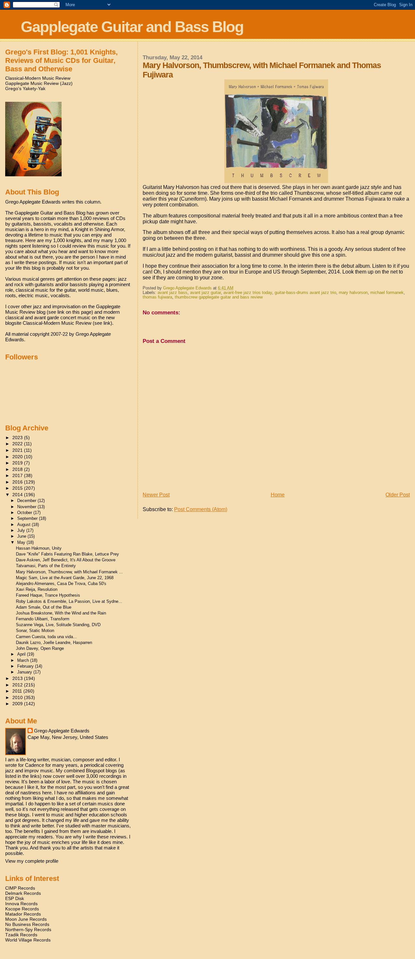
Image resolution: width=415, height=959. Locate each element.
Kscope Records (22, 908)
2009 (18, 703)
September (28, 518)
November (27, 506)
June (22, 536)
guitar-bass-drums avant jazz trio (305, 292)
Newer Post (156, 494)
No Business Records (27, 924)
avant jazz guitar (205, 292)
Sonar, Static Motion (35, 630)
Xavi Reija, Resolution (36, 589)
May (22, 542)
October (25, 512)
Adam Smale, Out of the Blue (43, 607)
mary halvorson (353, 292)
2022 (18, 443)
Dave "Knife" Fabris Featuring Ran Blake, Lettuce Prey (67, 554)
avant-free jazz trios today (247, 292)
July (21, 530)
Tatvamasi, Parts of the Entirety (46, 565)
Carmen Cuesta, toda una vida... (46, 636)
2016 (18, 482)
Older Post (397, 494)
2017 (18, 475)
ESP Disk (14, 898)
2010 (18, 697)
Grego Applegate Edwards (61, 730)
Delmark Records (23, 893)
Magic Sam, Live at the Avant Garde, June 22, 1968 (64, 577)
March (23, 660)
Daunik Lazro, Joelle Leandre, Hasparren (54, 642)
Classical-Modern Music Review (37, 78)
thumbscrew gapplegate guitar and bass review (219, 297)
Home (278, 494)
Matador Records (23, 914)
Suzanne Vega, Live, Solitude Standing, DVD (58, 624)
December (27, 500)
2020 (18, 456)
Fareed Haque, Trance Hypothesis (48, 595)
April (22, 654)
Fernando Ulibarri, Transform (42, 618)
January (25, 672)
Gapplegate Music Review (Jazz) (39, 83)
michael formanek (387, 292)
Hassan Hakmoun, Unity (39, 548)
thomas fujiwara (157, 297)
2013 (18, 678)
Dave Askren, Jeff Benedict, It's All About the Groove (65, 559)
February (26, 666)
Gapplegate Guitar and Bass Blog (132, 26)
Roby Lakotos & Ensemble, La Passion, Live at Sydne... (69, 601)
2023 (18, 437)
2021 (18, 450)
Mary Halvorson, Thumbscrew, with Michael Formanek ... (69, 571)
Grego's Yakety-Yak (25, 88)
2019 (18, 462)
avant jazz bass (172, 292)
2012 (18, 684)
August (24, 524)
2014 (18, 494)
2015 (18, 488)
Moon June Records (26, 919)
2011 (17, 691)
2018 (18, 469)
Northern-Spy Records (28, 929)
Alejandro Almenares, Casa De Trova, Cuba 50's (61, 583)
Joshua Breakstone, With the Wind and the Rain (61, 613)
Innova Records (21, 903)
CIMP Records (20, 888)
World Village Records (28, 939)
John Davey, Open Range (40, 648)
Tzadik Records (21, 934)
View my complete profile (31, 861)
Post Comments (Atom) (200, 509)
